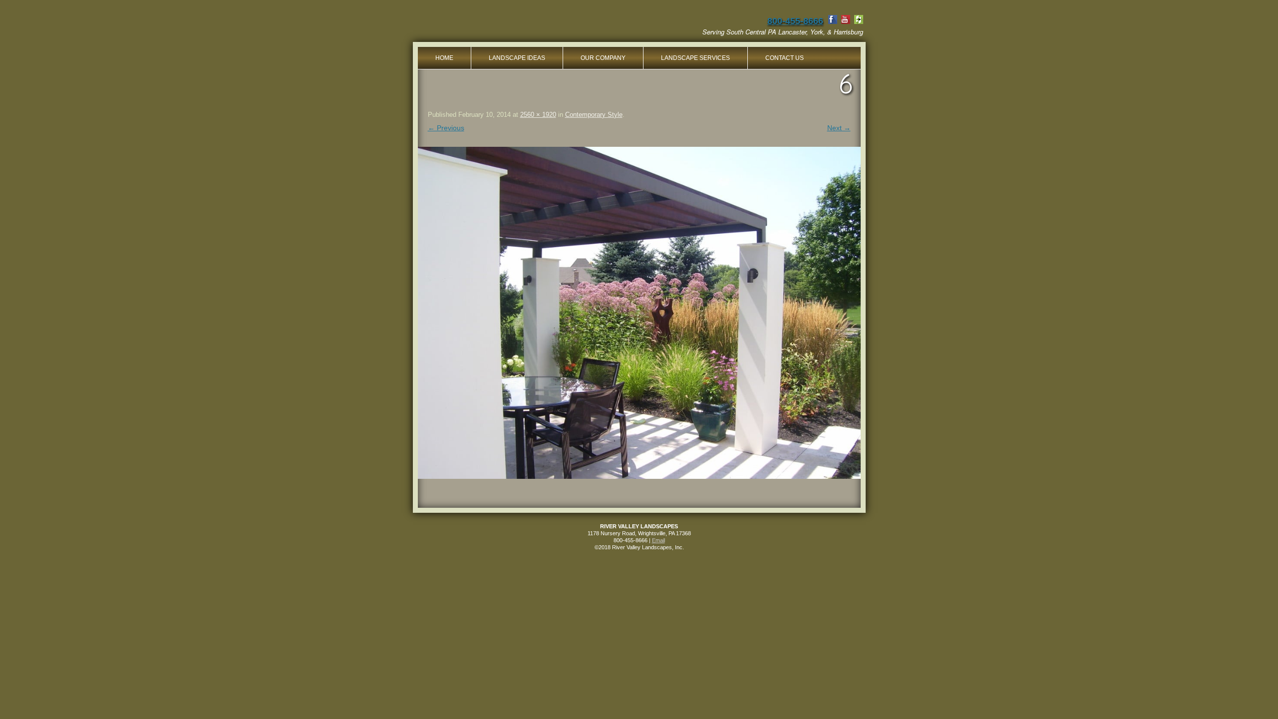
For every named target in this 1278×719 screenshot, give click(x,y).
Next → (839, 128)
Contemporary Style (594, 114)
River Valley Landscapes (496, 25)
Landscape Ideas (517, 57)
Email (658, 540)
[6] (639, 313)
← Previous (446, 128)
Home (444, 57)
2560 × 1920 (538, 114)
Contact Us (784, 57)
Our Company (603, 57)
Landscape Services (695, 57)
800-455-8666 (795, 21)
